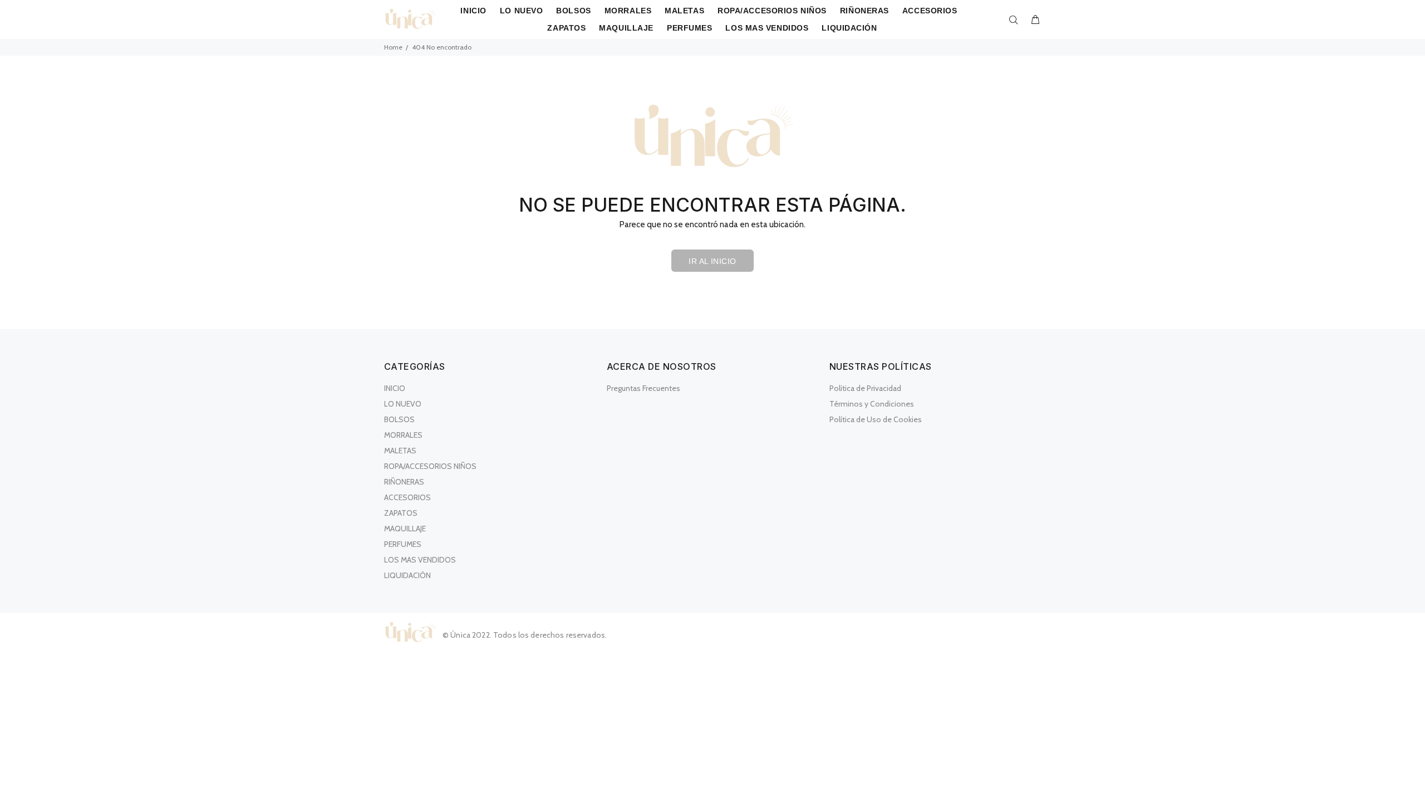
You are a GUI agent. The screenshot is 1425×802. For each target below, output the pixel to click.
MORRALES (403, 435)
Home (393, 47)
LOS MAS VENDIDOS (420, 560)
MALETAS (400, 451)
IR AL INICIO (712, 261)
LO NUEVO (402, 404)
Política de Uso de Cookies (875, 419)
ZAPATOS (400, 513)
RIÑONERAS (404, 482)
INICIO (394, 388)
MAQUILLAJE (405, 529)
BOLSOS (399, 419)
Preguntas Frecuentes (643, 388)
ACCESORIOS (407, 497)
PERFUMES (402, 544)
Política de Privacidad (865, 388)
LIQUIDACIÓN (407, 575)
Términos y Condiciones (871, 404)
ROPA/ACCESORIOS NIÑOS (430, 466)
